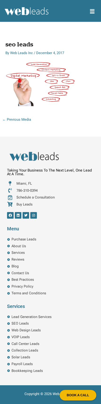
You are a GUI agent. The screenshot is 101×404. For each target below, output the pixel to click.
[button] (92, 11)
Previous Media (16, 119)
